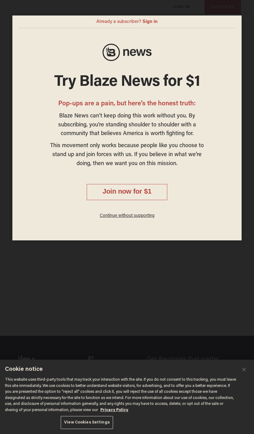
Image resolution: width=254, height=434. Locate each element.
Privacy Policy (114, 410)
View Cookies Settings (87, 422)
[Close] (244, 369)
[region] (127, 397)
